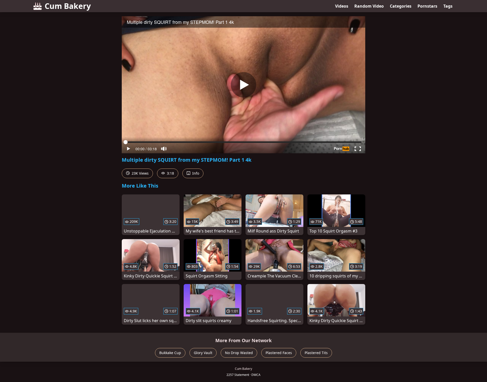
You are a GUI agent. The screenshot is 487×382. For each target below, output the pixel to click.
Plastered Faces (279, 352)
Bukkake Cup (170, 352)
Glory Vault (203, 352)
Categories (400, 6)
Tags (448, 6)
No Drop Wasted (239, 352)
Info (195, 173)
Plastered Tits (316, 352)
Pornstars (427, 6)
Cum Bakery (68, 6)
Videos (341, 6)
